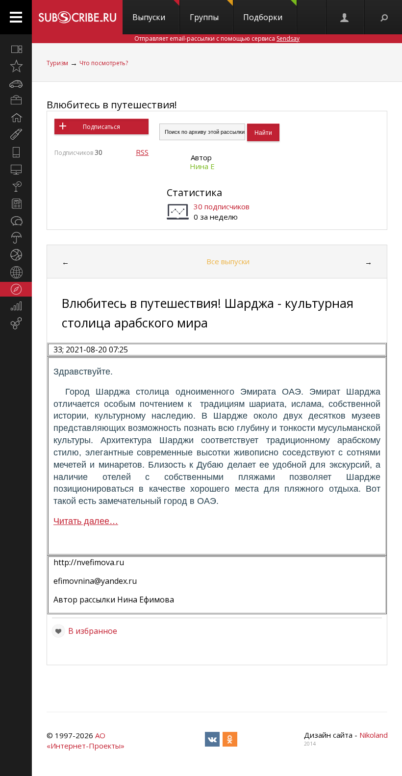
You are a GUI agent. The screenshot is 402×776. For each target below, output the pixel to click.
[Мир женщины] (16, 134)
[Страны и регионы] (16, 272)
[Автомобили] (16, 83)
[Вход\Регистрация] (345, 17)
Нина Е (202, 166)
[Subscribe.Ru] (77, 17)
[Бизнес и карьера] (16, 100)
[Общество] (16, 220)
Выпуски (148, 17)
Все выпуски (228, 261)
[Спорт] (16, 255)
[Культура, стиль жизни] (16, 186)
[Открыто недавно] (16, 66)
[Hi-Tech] (16, 152)
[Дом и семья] (16, 117)
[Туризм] (16, 289)
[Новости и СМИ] (16, 203)
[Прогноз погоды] (16, 237)
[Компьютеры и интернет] (16, 169)
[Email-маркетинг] (16, 323)
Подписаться (101, 127)
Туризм (57, 63)
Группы (204, 17)
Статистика (194, 192)
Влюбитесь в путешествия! (112, 104)
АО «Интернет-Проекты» (86, 740)
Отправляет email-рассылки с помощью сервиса (217, 38)
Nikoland (373, 735)
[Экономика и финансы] (16, 306)
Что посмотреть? (103, 63)
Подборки (262, 17)
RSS (142, 152)
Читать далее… (85, 521)
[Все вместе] (16, 49)
